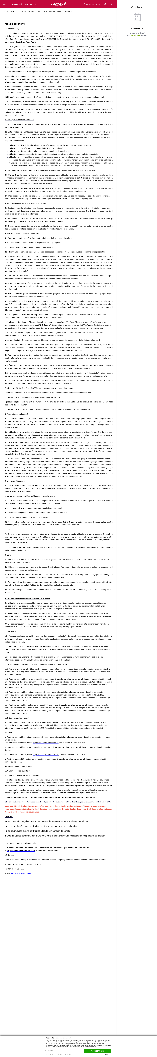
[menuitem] (6, 4)
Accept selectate (49, 1050)
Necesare (50, 1055)
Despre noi (17, 4)
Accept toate (97, 1050)
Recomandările (135, 35)
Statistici (59, 1055)
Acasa (6, 4)
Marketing (68, 1055)
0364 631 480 (31, 4)
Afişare (106, 1055)
